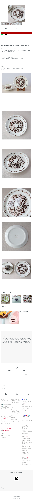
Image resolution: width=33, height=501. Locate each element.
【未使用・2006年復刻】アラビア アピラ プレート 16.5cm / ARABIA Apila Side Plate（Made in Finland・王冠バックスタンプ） (5, 306)
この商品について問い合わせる (4, 38)
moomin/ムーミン (14, 496)
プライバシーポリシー (3, 488)
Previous (8, 13)
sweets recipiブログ (18, 496)
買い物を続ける (2, 39)
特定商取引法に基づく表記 (3, 487)
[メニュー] (32, 1)
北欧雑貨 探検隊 (3, 388)
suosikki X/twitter (3, 385)
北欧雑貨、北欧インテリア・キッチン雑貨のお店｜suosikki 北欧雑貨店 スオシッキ (16, 472)
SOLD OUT (16, 32)
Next (24, 13)
